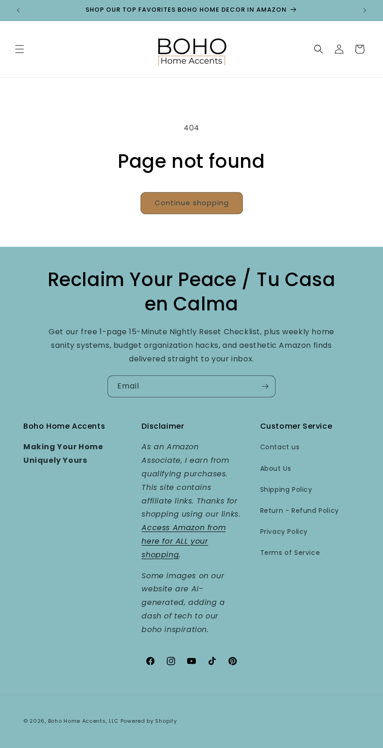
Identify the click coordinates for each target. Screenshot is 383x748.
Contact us (280, 447)
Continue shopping (192, 203)
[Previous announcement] (18, 10)
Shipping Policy (286, 489)
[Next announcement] (365, 10)
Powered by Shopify (149, 721)
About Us (275, 468)
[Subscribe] (265, 386)
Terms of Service (290, 552)
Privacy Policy (284, 531)
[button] (19, 49)
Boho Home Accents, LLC (83, 721)
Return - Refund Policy (299, 510)
